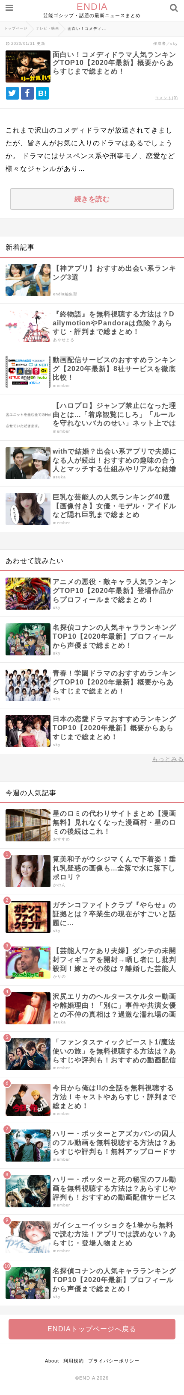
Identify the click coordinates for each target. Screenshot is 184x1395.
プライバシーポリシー (113, 1360)
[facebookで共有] (27, 93)
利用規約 (73, 1360)
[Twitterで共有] (12, 93)
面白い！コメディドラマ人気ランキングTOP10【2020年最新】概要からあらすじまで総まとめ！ (114, 62)
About (52, 1360)
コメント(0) (166, 98)
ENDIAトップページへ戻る (92, 1329)
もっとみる (168, 758)
